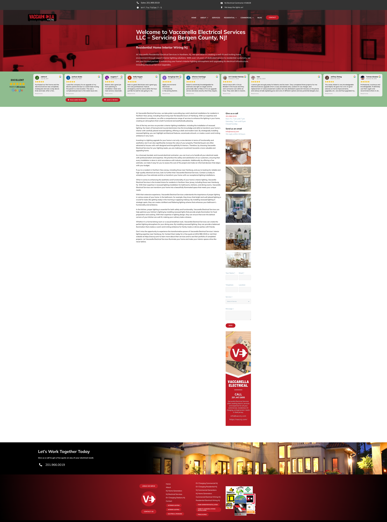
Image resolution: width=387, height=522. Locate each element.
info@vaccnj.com (232, 131)
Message (230, 309)
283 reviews (20, 87)
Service (229, 297)
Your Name (230, 273)
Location (242, 285)
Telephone (229, 285)
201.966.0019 (231, 116)
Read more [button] (39, 93)
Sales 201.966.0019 (150, 2)
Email (241, 273)
